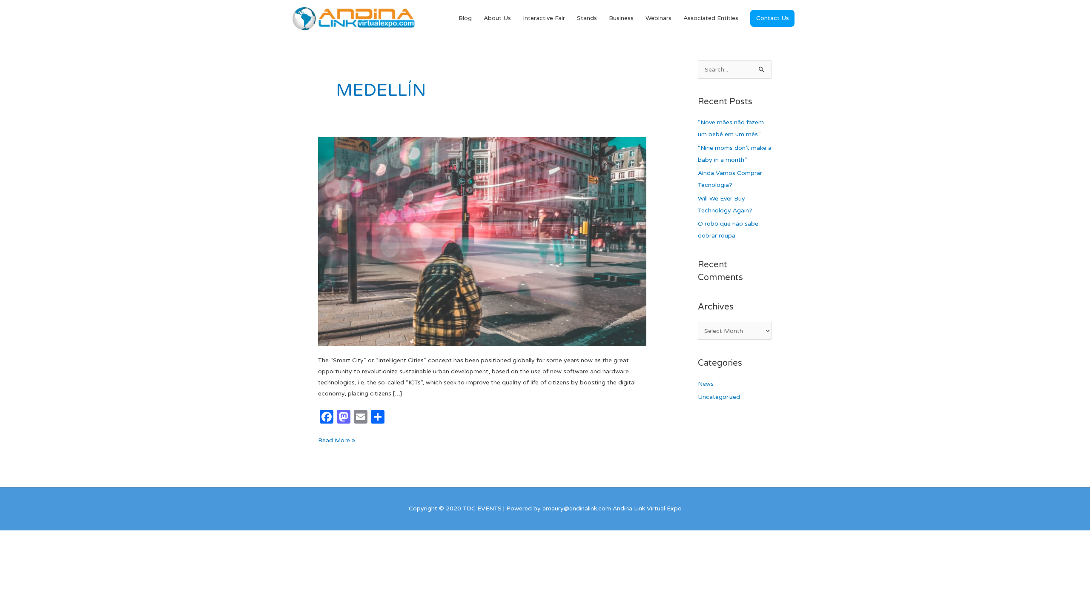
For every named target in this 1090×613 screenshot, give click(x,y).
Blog (465, 18)
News (706, 383)
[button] (772, 18)
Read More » (336, 439)
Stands (587, 18)
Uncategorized (719, 397)
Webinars (658, 18)
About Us (497, 18)
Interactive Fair (544, 18)
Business (621, 18)
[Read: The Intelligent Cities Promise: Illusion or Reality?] (482, 241)
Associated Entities (710, 18)
